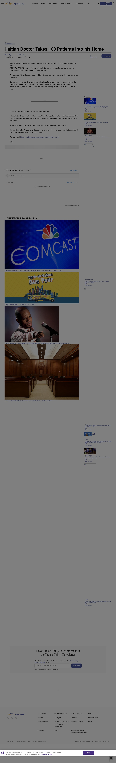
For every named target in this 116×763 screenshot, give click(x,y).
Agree (88, 753)
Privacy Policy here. (46, 754)
